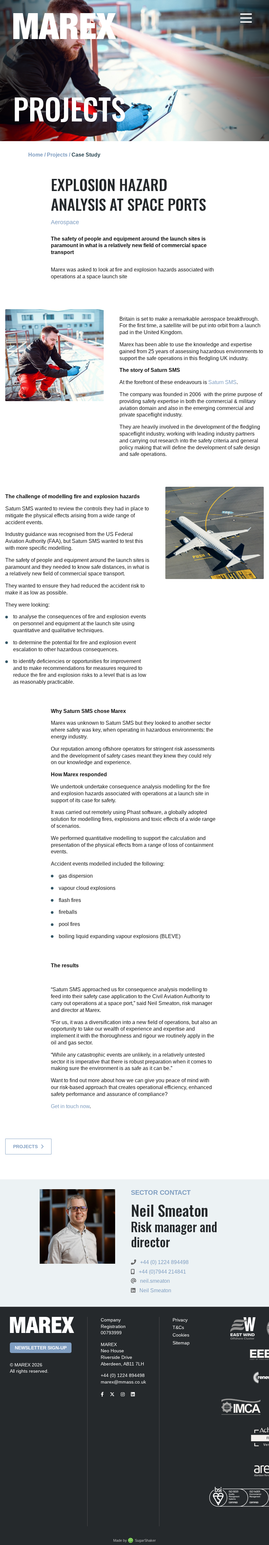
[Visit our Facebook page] (105, 1394)
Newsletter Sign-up (41, 1347)
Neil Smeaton (155, 1290)
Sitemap (181, 1342)
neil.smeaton (155, 1281)
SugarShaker (145, 1540)
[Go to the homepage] (64, 25)
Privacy (180, 1319)
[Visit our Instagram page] (125, 1394)
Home (35, 155)
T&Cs (178, 1327)
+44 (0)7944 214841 (162, 1272)
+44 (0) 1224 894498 (164, 1262)
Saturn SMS (222, 382)
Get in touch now (70, 1106)
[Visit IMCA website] (237, 1411)
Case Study (86, 155)
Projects (57, 155)
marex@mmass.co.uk (123, 1381)
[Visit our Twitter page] (114, 1394)
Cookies (181, 1335)
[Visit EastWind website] (238, 1333)
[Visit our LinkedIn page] (135, 1394)
